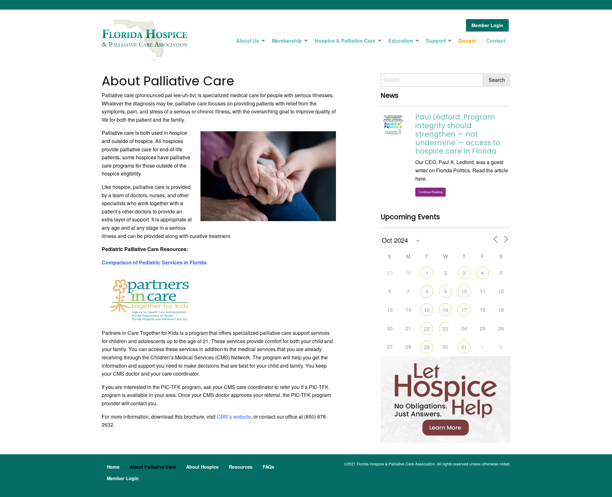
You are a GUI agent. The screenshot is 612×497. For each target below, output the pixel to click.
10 (464, 291)
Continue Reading (430, 192)
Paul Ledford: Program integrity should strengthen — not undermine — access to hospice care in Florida (457, 134)
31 (464, 347)
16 (445, 309)
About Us (247, 40)
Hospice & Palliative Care (345, 40)
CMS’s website (234, 416)
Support (436, 40)
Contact (495, 40)
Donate (467, 40)
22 (427, 328)
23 (445, 328)
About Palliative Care (153, 467)
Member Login (487, 25)
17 (464, 309)
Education (400, 40)
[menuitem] (249, 41)
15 (427, 309)
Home (113, 467)
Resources (240, 467)
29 (427, 347)
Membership (287, 40)
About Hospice (202, 467)
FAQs (268, 467)
